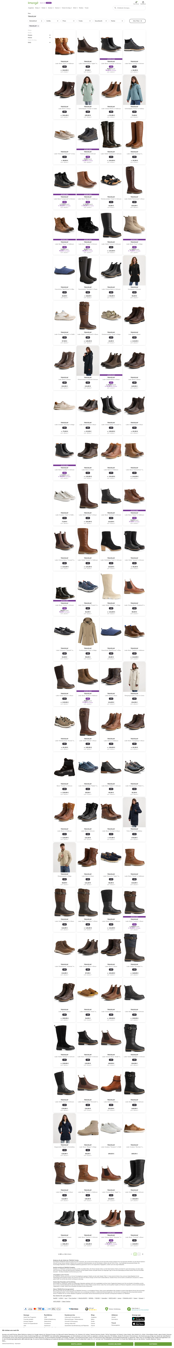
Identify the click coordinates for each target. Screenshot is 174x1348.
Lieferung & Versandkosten (72, 1317)
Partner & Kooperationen (31, 1323)
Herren (30, 37)
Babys (92, 1319)
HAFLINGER (56, 1301)
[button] (143, 3)
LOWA (61, 1298)
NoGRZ (55, 1298)
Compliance (47, 1323)
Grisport (141, 1298)
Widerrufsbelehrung (50, 1319)
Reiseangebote (115, 1325)
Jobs (25, 1325)
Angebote (94, 1317)
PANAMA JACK (127, 1298)
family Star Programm (30, 1317)
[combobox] (129, 8)
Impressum (47, 1325)
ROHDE (97, 1298)
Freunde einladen (28, 1319)
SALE (29, 42)
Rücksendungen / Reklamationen (74, 1319)
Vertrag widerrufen (70, 1323)
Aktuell (113, 1317)
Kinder (93, 1321)
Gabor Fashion (66, 1301)
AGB (45, 1317)
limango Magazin (28, 1321)
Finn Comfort (72, 1298)
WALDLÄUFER (82, 1298)
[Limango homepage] (33, 3)
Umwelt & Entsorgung (71, 1321)
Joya (66, 1298)
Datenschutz (47, 1321)
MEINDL (91, 1298)
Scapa (135, 1298)
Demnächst (114, 1319)
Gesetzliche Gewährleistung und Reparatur (77, 1325)
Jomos (119, 1298)
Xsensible (104, 1298)
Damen (30, 35)
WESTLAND (112, 1298)
